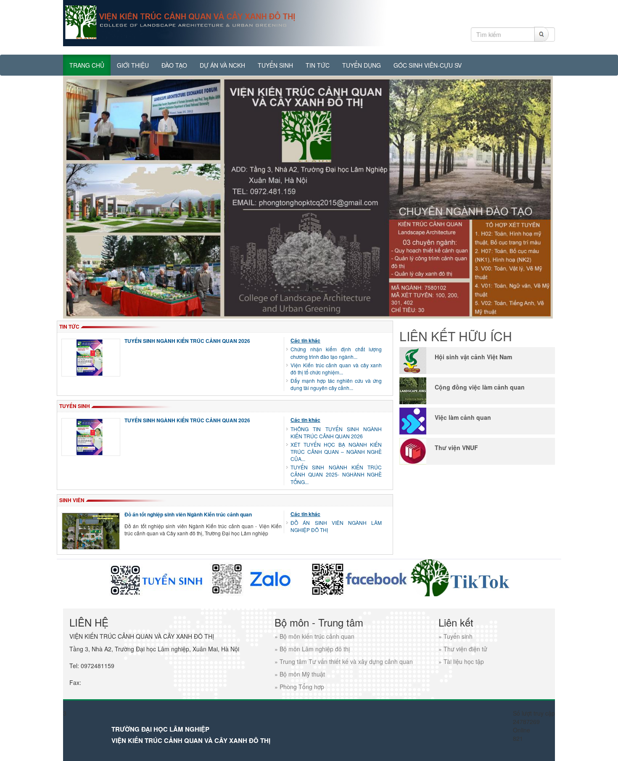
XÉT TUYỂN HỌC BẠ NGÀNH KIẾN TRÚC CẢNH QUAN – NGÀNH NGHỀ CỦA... (336, 451)
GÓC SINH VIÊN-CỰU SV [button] (428, 65)
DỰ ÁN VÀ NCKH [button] (222, 65)
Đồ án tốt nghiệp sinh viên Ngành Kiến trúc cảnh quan (188, 514)
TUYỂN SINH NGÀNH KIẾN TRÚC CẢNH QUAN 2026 (187, 341)
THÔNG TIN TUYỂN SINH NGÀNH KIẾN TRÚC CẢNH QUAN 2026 (336, 432)
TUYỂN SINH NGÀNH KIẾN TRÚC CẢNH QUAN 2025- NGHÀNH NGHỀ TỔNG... (336, 474)
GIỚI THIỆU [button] (133, 65)
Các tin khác (305, 340)
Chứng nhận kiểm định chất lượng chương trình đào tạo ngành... (336, 352)
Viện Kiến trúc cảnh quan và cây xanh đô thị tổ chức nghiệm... (336, 368)
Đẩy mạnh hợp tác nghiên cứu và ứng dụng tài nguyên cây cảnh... (336, 384)
